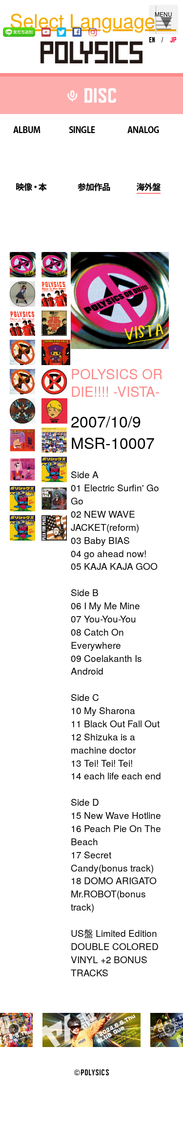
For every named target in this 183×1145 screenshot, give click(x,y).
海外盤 (148, 188)
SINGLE (82, 131)
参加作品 (93, 188)
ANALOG (143, 131)
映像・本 (31, 188)
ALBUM (27, 131)
